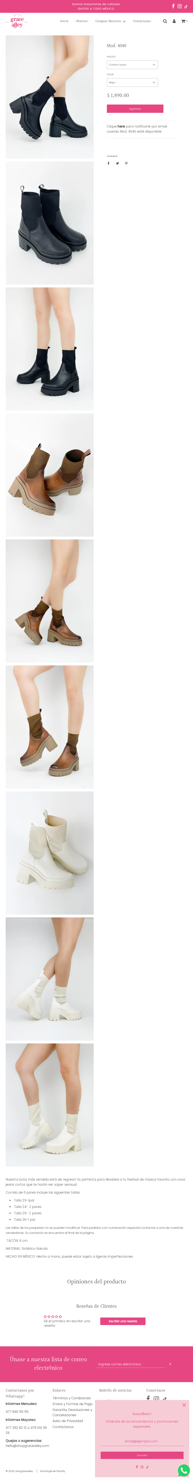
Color (110, 74)
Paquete (111, 56)
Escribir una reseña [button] (123, 1321)
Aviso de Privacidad (68, 1421)
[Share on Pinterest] (126, 163)
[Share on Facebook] (110, 163)
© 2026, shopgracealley (19, 1471)
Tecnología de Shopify (52, 1471)
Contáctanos (142, 21)
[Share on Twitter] (117, 163)
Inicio (64, 21)
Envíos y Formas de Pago (73, 1404)
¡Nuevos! (82, 21)
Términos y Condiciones (72, 1398)
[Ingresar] (174, 21)
